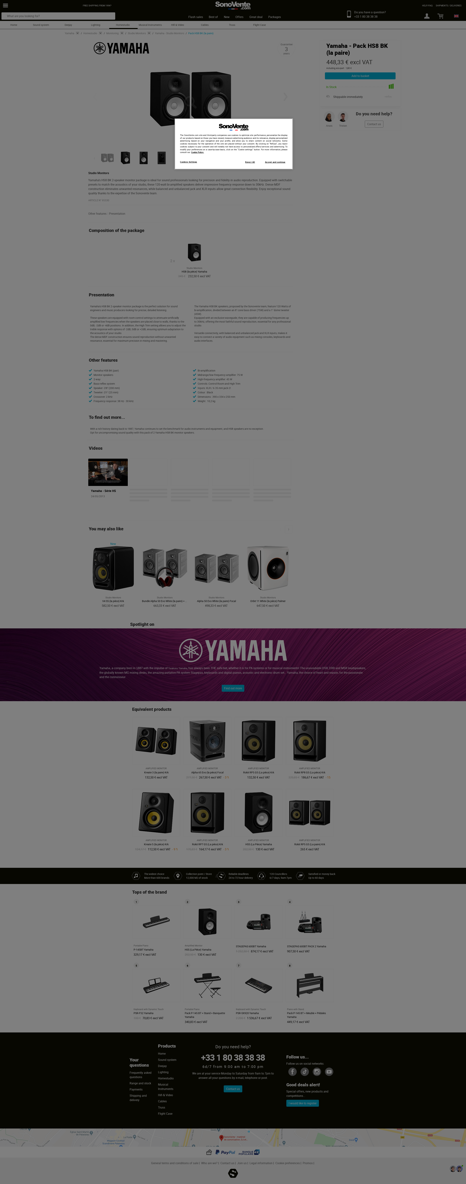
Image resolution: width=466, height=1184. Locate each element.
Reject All (250, 162)
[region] (234, 143)
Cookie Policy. (197, 152)
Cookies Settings (188, 162)
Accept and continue (275, 162)
